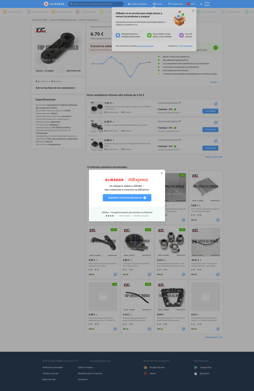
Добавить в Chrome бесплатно (125, 197)
